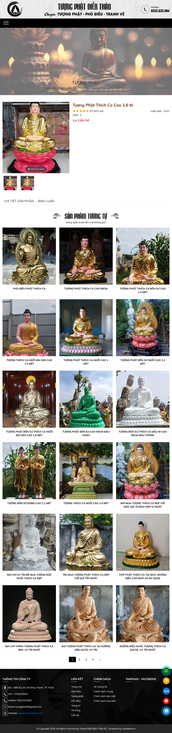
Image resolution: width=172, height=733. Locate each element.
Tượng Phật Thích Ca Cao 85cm (86, 288)
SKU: (76, 115)
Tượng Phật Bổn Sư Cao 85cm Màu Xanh (86, 433)
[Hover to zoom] (36, 137)
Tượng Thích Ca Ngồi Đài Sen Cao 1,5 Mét (29, 362)
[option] (10, 183)
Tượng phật (77, 696)
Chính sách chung (103, 691)
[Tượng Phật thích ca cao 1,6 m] (10, 183)
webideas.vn (128, 728)
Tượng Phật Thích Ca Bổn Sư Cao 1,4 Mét (143, 290)
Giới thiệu (76, 691)
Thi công (75, 710)
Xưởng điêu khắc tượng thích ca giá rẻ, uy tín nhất (143, 648)
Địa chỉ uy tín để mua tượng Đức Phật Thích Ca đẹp (29, 576)
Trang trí (75, 705)
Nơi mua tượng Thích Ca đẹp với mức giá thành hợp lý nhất (142, 505)
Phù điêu (76, 700)
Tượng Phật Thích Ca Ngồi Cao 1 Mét (85, 362)
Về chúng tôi (100, 686)
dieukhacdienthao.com (30, 712)
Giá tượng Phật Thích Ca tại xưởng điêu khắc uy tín (85, 648)
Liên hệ (75, 715)
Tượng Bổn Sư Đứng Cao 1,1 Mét (29, 503)
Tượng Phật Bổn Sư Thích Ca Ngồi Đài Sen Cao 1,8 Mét (29, 433)
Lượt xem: (156, 111)
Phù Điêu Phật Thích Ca (29, 288)
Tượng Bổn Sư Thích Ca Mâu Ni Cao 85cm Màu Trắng (143, 433)
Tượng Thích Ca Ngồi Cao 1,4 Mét (86, 503)
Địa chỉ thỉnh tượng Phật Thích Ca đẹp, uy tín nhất (29, 648)
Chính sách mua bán (105, 700)
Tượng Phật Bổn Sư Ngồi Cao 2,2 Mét (142, 362)
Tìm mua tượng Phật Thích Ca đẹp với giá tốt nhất (86, 576)
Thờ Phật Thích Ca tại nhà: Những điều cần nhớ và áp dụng (142, 576)
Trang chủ (76, 686)
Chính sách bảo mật (104, 696)
